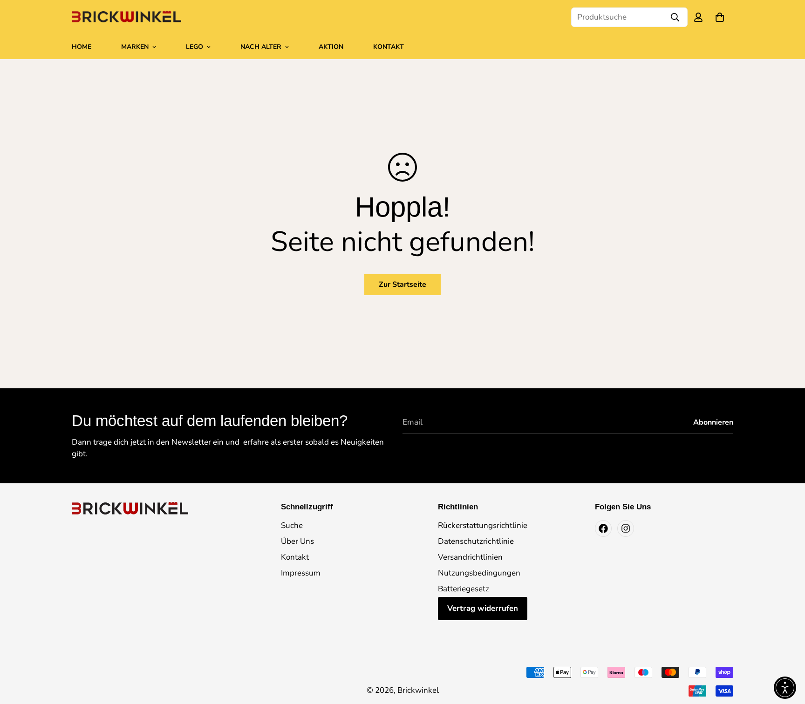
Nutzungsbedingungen (479, 573)
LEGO (194, 46)
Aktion (331, 46)
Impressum (301, 573)
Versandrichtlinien (470, 557)
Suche (292, 525)
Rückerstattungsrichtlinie (482, 525)
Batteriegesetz (463, 588)
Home (81, 46)
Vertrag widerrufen (482, 608)
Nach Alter (260, 46)
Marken (135, 46)
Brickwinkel (418, 690)
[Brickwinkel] (126, 17)
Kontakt (388, 46)
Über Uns (297, 541)
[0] (719, 17)
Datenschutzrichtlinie (476, 541)
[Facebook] (603, 528)
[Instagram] (625, 528)
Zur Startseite (402, 284)
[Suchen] (675, 17)
